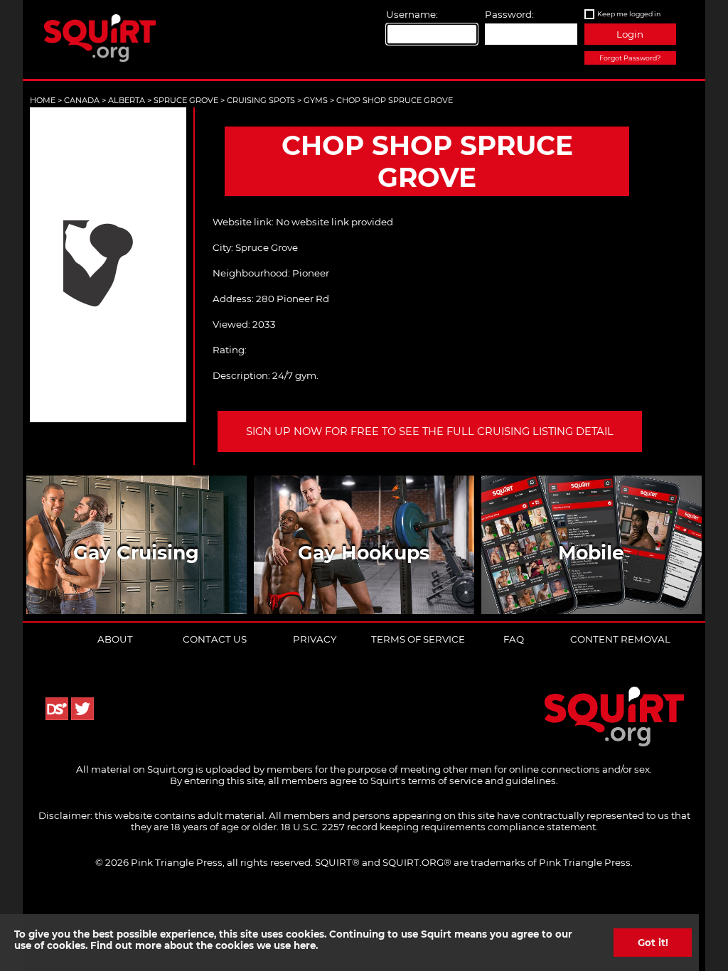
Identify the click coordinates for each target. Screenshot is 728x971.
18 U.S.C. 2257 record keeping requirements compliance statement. (439, 826)
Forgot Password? (629, 58)
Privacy (314, 639)
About (115, 639)
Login (629, 34)
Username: (412, 14)
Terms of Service (418, 639)
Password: (509, 14)
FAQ (513, 639)
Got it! (653, 942)
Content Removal (620, 639)
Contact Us (215, 639)
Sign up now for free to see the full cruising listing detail (430, 431)
